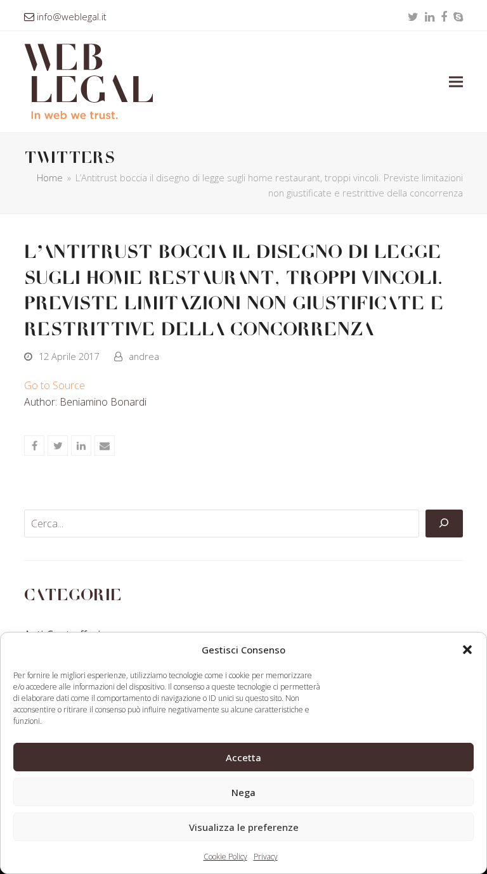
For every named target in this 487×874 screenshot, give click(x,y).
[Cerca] (443, 523)
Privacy (266, 856)
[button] (467, 649)
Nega (243, 792)
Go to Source (54, 385)
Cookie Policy (225, 856)
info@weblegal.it (72, 16)
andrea (144, 356)
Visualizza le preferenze (244, 827)
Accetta (243, 757)
